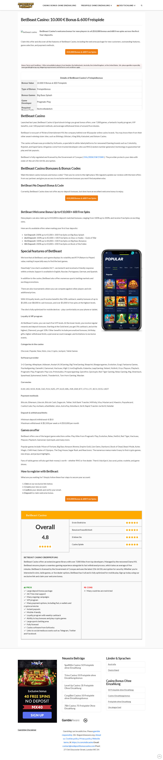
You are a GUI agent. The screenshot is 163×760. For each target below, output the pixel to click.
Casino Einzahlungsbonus (119, 695)
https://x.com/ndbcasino (82, 742)
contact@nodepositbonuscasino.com (79, 746)
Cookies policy (72, 738)
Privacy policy (85, 738)
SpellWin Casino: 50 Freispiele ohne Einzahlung (79, 666)
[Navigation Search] (141, 5)
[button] (27, 730)
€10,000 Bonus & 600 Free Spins (81, 52)
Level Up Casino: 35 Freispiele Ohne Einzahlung (79, 686)
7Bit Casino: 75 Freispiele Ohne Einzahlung (79, 707)
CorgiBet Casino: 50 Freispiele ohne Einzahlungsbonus (79, 697)
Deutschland (113, 670)
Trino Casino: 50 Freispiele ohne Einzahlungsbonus (80, 676)
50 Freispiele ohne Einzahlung (121, 690)
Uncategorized (114, 707)
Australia (112, 664)
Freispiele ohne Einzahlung (119, 701)
